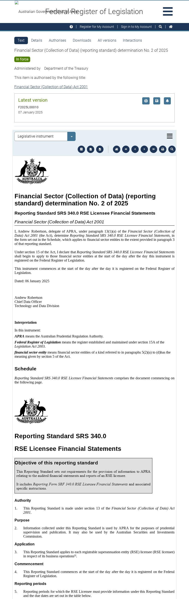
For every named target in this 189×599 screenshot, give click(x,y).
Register (97, 27)
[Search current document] (172, 149)
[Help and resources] (71, 27)
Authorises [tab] (57, 40)
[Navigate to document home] (116, 149)
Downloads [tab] (82, 40)
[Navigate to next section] (144, 149)
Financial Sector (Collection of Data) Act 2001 (51, 87)
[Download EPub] (81, 149)
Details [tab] (36, 40)
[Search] (160, 27)
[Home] (171, 27)
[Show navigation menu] (170, 136)
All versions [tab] (107, 40)
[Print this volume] (162, 149)
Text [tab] (21, 40)
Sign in (136, 27)
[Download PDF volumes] (90, 149)
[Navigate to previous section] (135, 149)
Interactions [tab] (132, 40)
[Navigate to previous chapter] (126, 149)
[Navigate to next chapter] (153, 149)
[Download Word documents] (99, 149)
